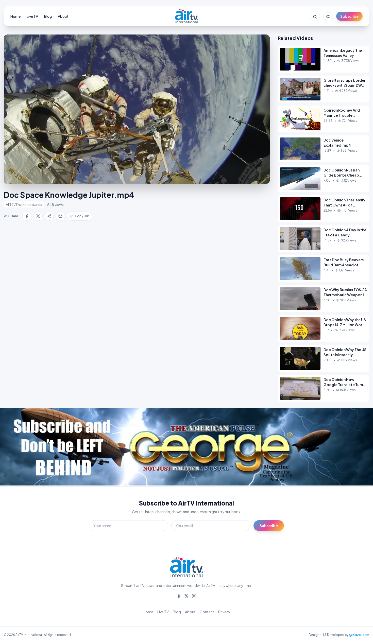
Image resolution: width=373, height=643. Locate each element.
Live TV (32, 16)
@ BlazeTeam (359, 635)
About (63, 16)
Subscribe (349, 16)
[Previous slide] (15, 447)
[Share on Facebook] (26, 216)
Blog (48, 16)
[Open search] (315, 16)
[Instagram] (194, 595)
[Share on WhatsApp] (49, 216)
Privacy (224, 612)
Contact (207, 612)
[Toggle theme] (328, 16)
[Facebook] (179, 595)
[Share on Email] (60, 216)
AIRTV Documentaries (24, 204)
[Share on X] (38, 216)
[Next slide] (358, 447)
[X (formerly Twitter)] (186, 595)
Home (15, 16)
